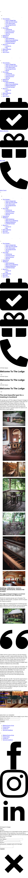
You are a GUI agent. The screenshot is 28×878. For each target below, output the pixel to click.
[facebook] (14, 769)
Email (1, 719)
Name (2, 718)
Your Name (3, 839)
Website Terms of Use (8, 725)
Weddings (5, 37)
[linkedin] (14, 825)
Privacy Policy (6, 727)
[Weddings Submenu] (8, 37)
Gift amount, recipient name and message (11, 844)
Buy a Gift (5, 50)
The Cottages (6, 19)
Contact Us (5, 728)
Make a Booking (7, 49)
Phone (2, 842)
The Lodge (5, 28)
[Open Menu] (0, 11)
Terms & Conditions (8, 730)
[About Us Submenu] (8, 225)
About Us (5, 44)
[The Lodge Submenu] (8, 28)
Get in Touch (6, 52)
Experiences (6, 35)
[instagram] (14, 797)
